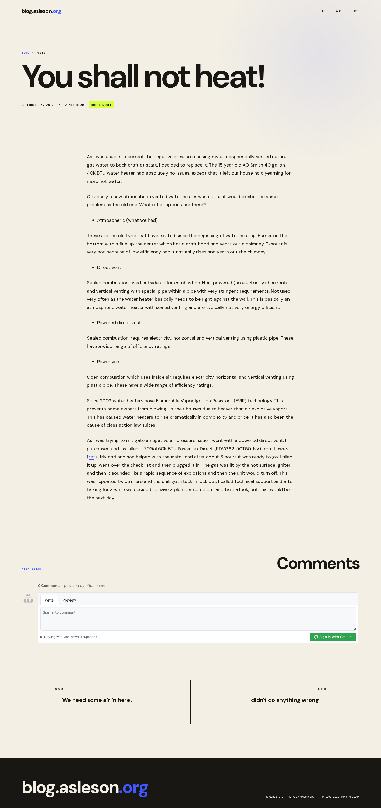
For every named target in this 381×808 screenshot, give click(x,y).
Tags (323, 11)
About (340, 11)
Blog (26, 53)
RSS (356, 11)
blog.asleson (41, 11)
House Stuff (101, 105)
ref (91, 457)
